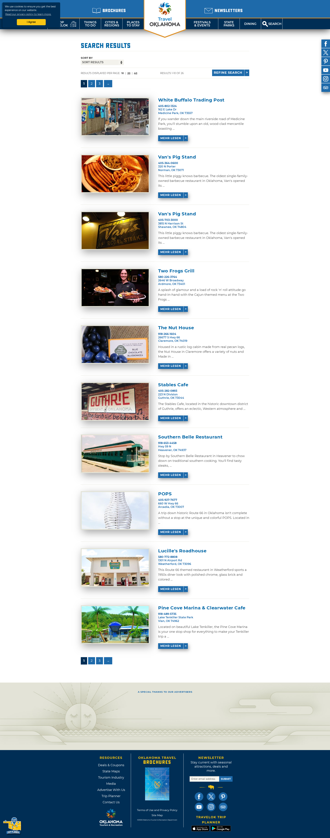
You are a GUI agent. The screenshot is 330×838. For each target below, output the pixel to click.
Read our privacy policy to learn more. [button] (28, 14)
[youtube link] (199, 807)
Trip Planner (111, 796)
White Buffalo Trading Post (191, 100)
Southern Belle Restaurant (190, 437)
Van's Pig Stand (177, 157)
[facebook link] (199, 796)
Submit (226, 778)
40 (135, 73)
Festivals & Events (202, 23)
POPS (165, 494)
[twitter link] (211, 796)
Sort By (87, 57)
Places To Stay (133, 23)
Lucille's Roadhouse (182, 551)
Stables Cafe (173, 384)
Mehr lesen (170, 138)
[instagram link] (211, 807)
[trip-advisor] (325, 87)
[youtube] (325, 70)
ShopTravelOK (59, 23)
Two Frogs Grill (176, 271)
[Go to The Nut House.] (115, 344)
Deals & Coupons (111, 765)
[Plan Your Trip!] (12, 825)
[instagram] (325, 79)
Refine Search (228, 73)
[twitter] (325, 52)
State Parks (229, 23)
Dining (250, 24)
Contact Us (111, 802)
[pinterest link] (223, 796)
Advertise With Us (111, 790)
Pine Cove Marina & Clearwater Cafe (201, 608)
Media (111, 784)
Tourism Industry (111, 777)
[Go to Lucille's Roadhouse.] (115, 567)
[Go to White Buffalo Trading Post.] (115, 116)
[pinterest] (325, 61)
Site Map (157, 815)
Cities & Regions (111, 23)
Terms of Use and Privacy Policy (157, 810)
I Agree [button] (31, 22)
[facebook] (325, 44)
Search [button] (275, 24)
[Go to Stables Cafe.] (115, 401)
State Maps (111, 771)
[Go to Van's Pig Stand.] (115, 173)
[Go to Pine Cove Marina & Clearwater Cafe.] (115, 624)
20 (128, 73)
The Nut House (176, 327)
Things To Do (90, 23)
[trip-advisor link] (223, 807)
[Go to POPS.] (115, 510)
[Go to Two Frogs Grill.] (115, 287)
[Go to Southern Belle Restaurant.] (115, 453)
